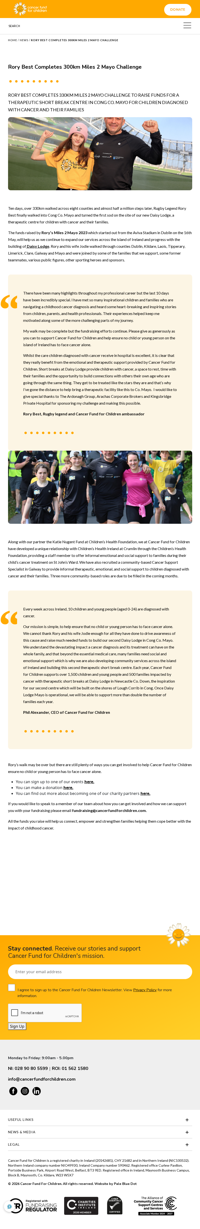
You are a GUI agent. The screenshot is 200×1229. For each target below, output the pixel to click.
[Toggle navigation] (187, 24)
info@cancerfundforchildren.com (42, 1079)
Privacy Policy (145, 990)
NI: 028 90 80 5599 (28, 1068)
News (24, 40)
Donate (177, 9)
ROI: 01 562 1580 (70, 1068)
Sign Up (17, 1026)
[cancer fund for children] (30, 9)
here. (89, 781)
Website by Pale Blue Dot (115, 1183)
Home (12, 40)
